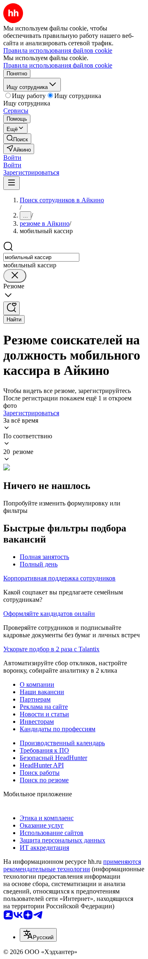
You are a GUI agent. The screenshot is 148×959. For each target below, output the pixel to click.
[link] (17, 138)
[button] (12, 157)
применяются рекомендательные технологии (72, 865)
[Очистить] (14, 276)
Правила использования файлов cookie (57, 65)
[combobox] (41, 257)
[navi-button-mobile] (11, 183)
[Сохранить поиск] (11, 308)
